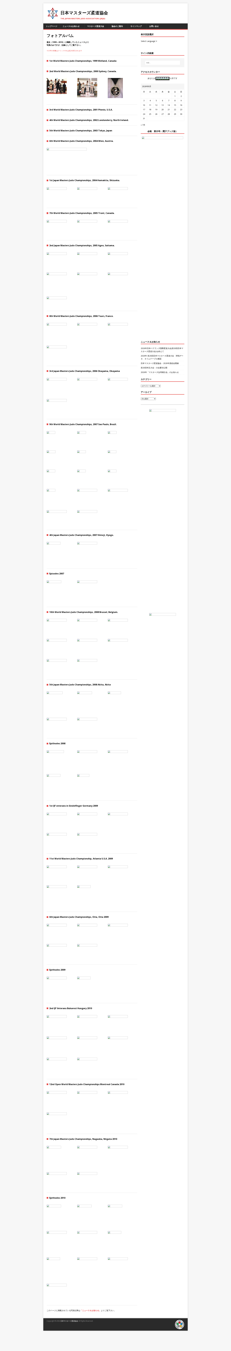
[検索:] (162, 62)
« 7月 (143, 125)
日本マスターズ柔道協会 (69, 1321)
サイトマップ (136, 26)
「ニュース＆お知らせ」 (90, 1310)
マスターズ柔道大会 (95, 26)
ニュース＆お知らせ (71, 26)
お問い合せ (154, 26)
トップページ (51, 26)
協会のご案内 (117, 26)
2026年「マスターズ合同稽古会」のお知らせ (160, 372)
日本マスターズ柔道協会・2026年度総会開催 (160, 363)
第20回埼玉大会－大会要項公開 (154, 367)
